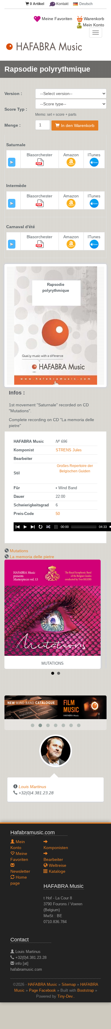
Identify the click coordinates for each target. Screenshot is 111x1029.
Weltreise (57, 865)
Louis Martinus (32, 786)
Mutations (19, 550)
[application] (11, 162)
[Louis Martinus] (55, 750)
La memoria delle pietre (32, 556)
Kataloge (56, 871)
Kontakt (61, 4)
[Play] (11, 162)
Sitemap (69, 985)
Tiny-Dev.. (66, 996)
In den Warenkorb (77, 125)
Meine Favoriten (56, 18)
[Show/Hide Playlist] (56, 526)
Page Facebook (42, 990)
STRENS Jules (69, 450)
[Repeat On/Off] (40, 526)
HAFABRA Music (42, 985)
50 (58, 514)
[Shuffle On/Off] (48, 526)
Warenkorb (93, 18)
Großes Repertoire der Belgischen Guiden (75, 468)
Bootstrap (85, 990)
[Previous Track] (17, 526)
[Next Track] (32, 526)
